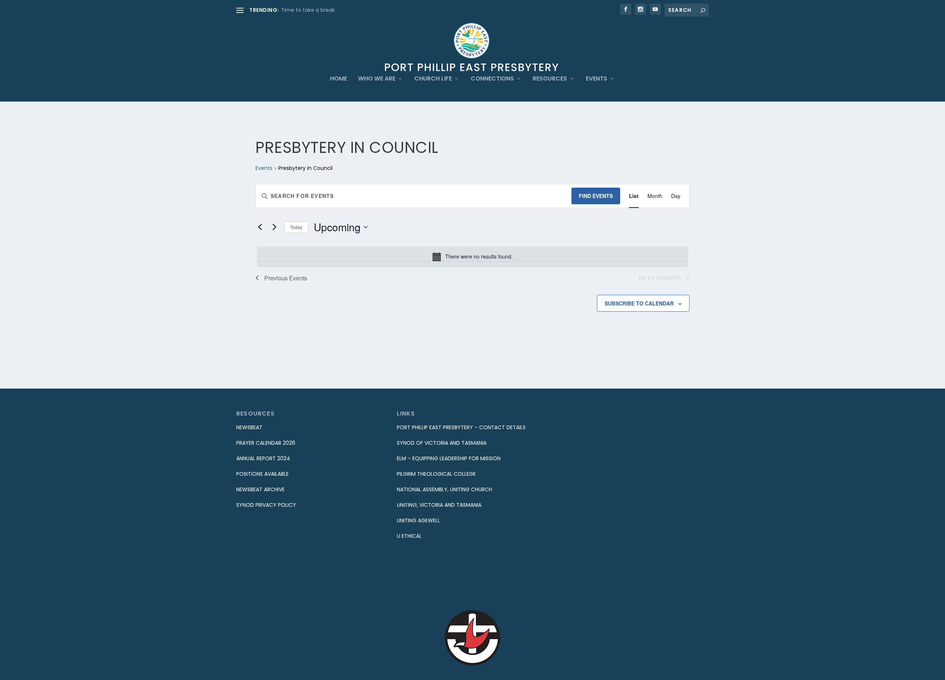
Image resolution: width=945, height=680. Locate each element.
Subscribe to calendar (639, 303)
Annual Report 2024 (263, 458)
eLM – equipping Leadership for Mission (449, 458)
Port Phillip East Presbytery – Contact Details (461, 427)
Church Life (433, 79)
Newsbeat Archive (260, 489)
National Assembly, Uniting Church (444, 489)
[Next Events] (274, 227)
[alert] (472, 256)
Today (296, 227)
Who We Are (376, 79)
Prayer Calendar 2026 (265, 443)
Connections (492, 79)
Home (338, 79)
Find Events (596, 195)
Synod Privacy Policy (266, 505)
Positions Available (262, 474)
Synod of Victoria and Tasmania (442, 443)
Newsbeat (249, 427)
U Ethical (409, 536)
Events (596, 79)
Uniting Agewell (418, 520)
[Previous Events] (259, 227)
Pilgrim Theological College (436, 474)
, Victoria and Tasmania (439, 505)
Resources (550, 79)
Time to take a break (308, 10)
